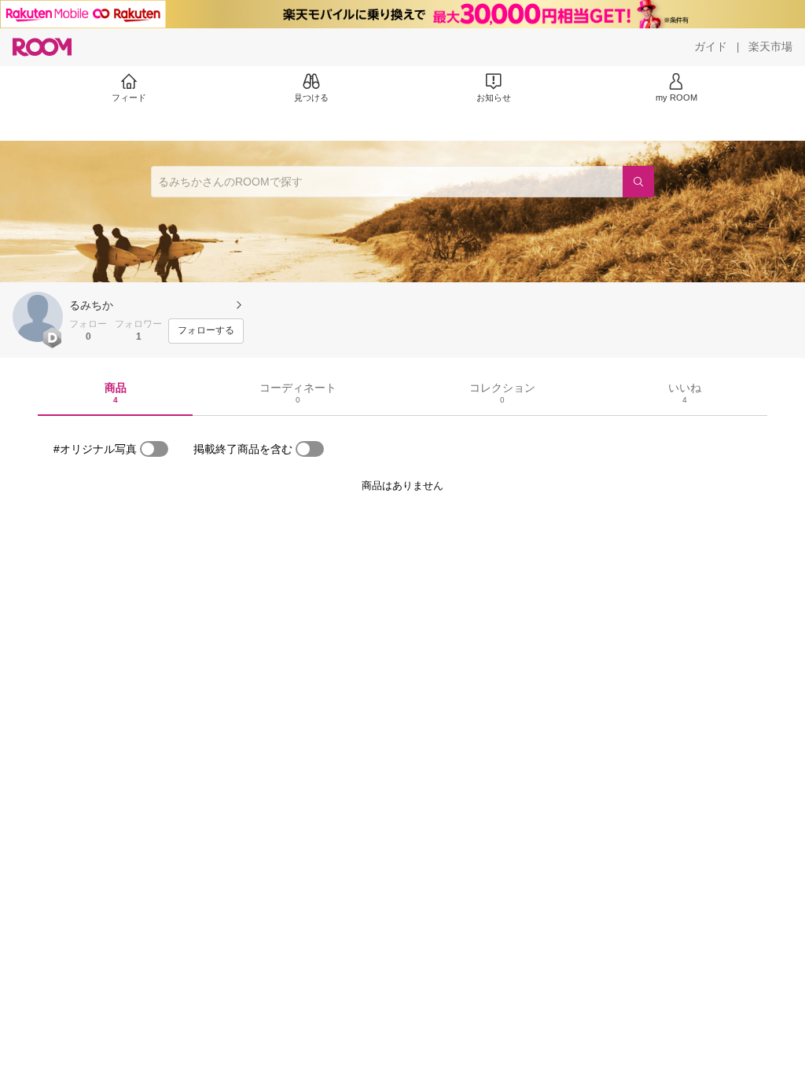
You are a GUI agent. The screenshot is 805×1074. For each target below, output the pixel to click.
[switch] (154, 449)
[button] (38, 317)
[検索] (638, 181)
